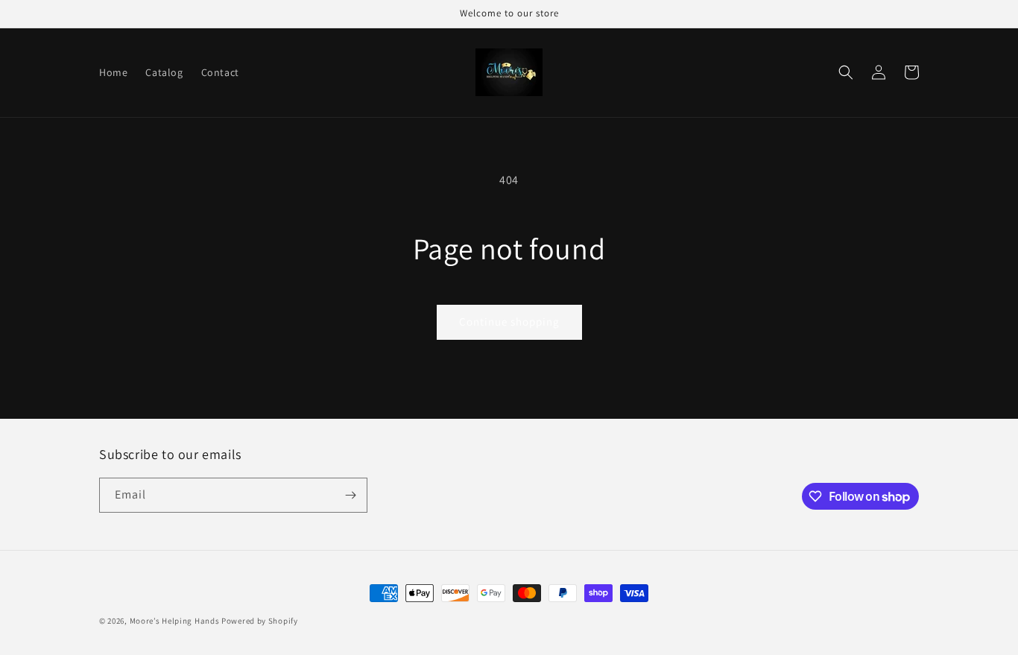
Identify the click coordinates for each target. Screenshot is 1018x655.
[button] (845, 72)
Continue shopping (509, 321)
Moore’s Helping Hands (175, 621)
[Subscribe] (350, 495)
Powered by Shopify (259, 621)
